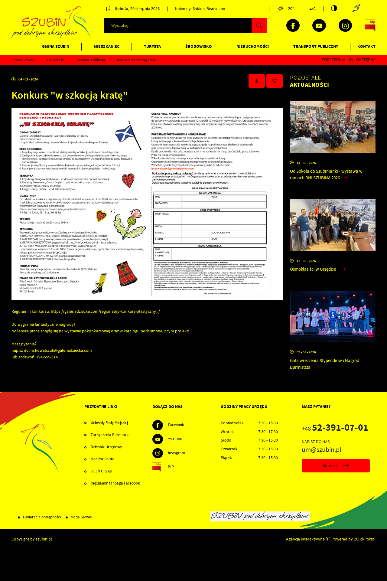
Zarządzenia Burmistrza (111, 434)
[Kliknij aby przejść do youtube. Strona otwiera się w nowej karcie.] (319, 25)
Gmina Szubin (55, 46)
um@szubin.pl (321, 450)
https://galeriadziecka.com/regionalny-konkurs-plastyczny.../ (105, 311)
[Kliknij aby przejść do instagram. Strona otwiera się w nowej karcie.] (345, 25)
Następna (366, 59)
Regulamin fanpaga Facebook (115, 483)
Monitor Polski (102, 459)
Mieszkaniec (106, 46)
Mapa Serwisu (82, 517)
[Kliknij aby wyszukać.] (259, 25)
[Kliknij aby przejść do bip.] (370, 25)
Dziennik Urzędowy (106, 447)
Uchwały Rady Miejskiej (109, 422)
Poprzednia (333, 59)
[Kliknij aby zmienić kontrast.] (334, 8)
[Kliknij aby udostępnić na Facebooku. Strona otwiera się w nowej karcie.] (257, 81)
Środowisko (198, 46)
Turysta (152, 46)
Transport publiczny (315, 46)
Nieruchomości (252, 46)
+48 (335, 429)
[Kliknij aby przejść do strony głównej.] (51, 37)
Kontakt (366, 46)
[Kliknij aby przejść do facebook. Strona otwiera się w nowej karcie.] (293, 25)
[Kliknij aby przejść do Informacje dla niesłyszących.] (356, 8)
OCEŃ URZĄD (101, 471)
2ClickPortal (365, 539)
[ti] (328, 539)
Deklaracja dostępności (42, 517)
